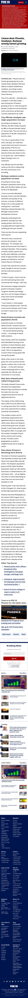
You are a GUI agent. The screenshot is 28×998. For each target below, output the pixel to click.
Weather (16, 818)
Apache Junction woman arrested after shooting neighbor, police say (16, 755)
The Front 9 (16, 879)
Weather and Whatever (16, 891)
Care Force (3, 871)
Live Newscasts (5, 926)
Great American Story (16, 881)
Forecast (15, 820)
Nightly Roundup (5, 839)
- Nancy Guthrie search (5, 886)
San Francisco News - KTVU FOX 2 (5, 909)
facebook (4, 981)
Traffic (2, 846)
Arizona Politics (16, 858)
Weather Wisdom (17, 834)
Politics (15, 852)
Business (3, 854)
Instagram (3, 950)
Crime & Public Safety (4, 824)
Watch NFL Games (17, 948)
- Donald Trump (17, 864)
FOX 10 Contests (17, 926)
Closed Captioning (17, 903)
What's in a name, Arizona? (17, 894)
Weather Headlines (17, 824)
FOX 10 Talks (16, 877)
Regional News (4, 900)
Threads (3, 956)
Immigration (4, 833)
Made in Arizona (5, 882)
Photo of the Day (17, 939)
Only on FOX (5, 868)
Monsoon (15, 822)
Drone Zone (4, 878)
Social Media (5, 945)
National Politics (17, 862)
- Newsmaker (16, 860)
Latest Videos (5, 763)
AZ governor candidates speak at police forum (9, 806)
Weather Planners (17, 827)
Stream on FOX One (16, 946)
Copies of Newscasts (15, 907)
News (23, 634)
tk (15, 981)
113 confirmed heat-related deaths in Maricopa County (9, 792)
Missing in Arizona (5, 883)
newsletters (24, 981)
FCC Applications (17, 909)
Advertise (15, 901)
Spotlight (3, 890)
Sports (2, 844)
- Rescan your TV (17, 917)
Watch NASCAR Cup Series (16, 957)
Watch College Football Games (17, 951)
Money (3, 852)
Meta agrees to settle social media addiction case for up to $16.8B (18, 703)
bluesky (18, 981)
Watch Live (21, 2)
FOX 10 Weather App (5, 936)
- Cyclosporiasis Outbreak (5, 831)
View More (23, 673)
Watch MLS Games (15, 973)
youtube (12, 981)
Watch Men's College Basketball (17, 963)
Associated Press (4, 48)
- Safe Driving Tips (5, 848)
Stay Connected (16, 923)
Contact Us (15, 905)
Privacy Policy (15, 665)
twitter (7, 981)
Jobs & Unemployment (5, 858)
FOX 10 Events (16, 928)
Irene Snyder (5, 46)
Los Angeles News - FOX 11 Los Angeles (5, 904)
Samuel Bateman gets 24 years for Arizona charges (18, 696)
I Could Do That (17, 883)
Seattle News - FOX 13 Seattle (4, 912)
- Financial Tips (4, 862)
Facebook (3, 952)
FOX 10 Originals (16, 869)
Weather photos (17, 941)
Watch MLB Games (16, 954)
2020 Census (12, 48)
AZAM (2, 822)
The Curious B (16, 875)
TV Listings (15, 915)
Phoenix (16, 634)
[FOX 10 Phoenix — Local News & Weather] (5, 2)
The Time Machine (17, 887)
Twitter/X (3, 954)
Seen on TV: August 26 (15, 709)
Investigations (4, 880)
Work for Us (16, 918)
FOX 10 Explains (5, 827)
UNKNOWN (16, 889)
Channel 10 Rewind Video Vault (5, 874)
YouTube (3, 947)
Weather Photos (17, 832)
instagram (10, 981)
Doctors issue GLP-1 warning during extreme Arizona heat (9, 799)
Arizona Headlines (5, 820)
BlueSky (3, 957)
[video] (14, 772)
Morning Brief (4, 837)
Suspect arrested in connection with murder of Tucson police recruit (17, 743)
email (21, 981)
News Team (16, 913)
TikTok (2, 948)
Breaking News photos (16, 936)
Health (2, 828)
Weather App (16, 831)
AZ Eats (15, 871)
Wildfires (15, 825)
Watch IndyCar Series (16, 960)
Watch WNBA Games (16, 970)
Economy (3, 855)
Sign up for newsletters (15, 930)
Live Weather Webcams (4, 928)
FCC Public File (16, 911)
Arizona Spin (4, 870)
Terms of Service (15, 667)
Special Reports (5, 888)
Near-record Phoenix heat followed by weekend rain (13, 691)
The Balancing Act (17, 873)
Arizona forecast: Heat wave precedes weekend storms (13, 780)
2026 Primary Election (16, 854)
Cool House (4, 876)
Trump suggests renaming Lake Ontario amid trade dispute (8, 786)
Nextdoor (3, 959)
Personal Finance (5, 860)
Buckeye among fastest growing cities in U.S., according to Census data (12, 69)
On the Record (16, 885)
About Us (16, 899)
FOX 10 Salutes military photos (16, 933)
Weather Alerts (16, 829)
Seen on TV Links (5, 842)
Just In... (3, 673)
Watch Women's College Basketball (17, 966)
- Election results (17, 857)
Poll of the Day (4, 840)
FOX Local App (4, 934)
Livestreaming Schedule (4, 932)
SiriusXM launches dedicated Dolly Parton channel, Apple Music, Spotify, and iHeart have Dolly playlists (18, 717)
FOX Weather (16, 836)
